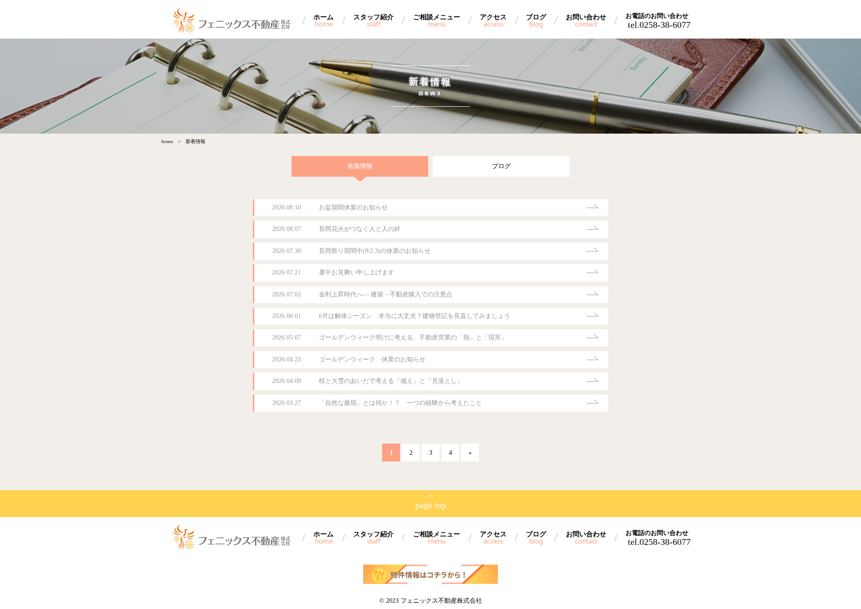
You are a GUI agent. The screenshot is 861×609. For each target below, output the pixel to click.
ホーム (323, 20)
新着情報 (360, 166)
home (167, 141)
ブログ (536, 20)
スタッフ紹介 (373, 20)
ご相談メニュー (436, 20)
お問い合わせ (586, 20)
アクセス (493, 20)
